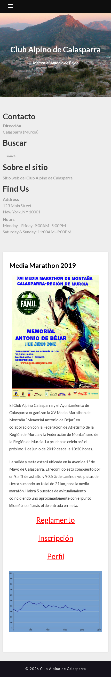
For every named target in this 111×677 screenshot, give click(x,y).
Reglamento (55, 519)
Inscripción (55, 538)
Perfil (55, 556)
